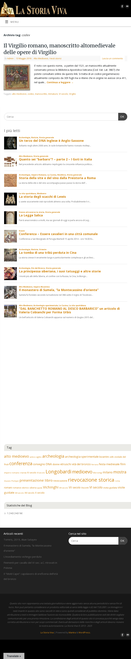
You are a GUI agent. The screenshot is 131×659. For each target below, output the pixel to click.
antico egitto (36, 457)
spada (39, 488)
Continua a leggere (60, 82)
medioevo (82, 471)
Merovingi (97, 473)
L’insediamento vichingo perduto (23, 556)
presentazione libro (36, 480)
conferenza (20, 463)
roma (117, 481)
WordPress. (84, 632)
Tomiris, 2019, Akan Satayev (20, 539)
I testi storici (55, 58)
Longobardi (58, 471)
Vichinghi (51, 487)
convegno (39, 464)
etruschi (65, 464)
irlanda (23, 473)
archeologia (53, 456)
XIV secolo (29, 492)
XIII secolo (19, 493)
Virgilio (72, 93)
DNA (49, 464)
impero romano (11, 472)
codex (31, 93)
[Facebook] (121, 7)
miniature (53, 93)
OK (121, 116)
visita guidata (110, 487)
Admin (10, 58)
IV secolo (31, 472)
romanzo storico (21, 487)
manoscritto (41, 93)
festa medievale (109, 464)
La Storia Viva (47, 632)
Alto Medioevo (41, 58)
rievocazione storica (91, 479)
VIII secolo (63, 488)
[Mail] (126, 7)
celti (112, 456)
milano (108, 472)
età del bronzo (81, 464)
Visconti (85, 487)
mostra (119, 472)
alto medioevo (19, 93)
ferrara (94, 464)
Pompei (15, 481)
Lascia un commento (112, 58)
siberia (33, 487)
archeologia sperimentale (82, 457)
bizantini (104, 456)
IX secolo (41, 473)
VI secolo (63, 93)
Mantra (72, 632)
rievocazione (60, 480)
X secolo (40, 492)
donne (56, 464)
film (123, 464)
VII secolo (75, 487)
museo (7, 481)
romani (8, 487)
